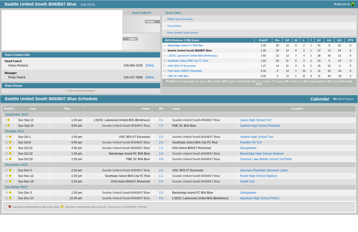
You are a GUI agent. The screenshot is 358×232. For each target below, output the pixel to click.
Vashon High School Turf (256, 137)
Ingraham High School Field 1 (260, 198)
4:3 (161, 198)
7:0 (161, 125)
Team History (174, 26)
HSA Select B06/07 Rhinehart (185, 70)
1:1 (161, 176)
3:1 (161, 120)
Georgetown (248, 148)
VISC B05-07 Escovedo (182, 65)
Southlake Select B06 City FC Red (188, 60)
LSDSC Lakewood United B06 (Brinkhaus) (192, 55)
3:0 (161, 170)
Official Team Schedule (180, 19)
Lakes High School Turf (255, 120)
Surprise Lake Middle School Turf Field (266, 159)
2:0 (161, 142)
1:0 (161, 153)
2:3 (161, 137)
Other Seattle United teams (182, 32)
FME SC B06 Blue (178, 76)
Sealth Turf (247, 181)
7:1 (161, 148)
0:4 (161, 159)
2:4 (161, 181)
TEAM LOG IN (342, 4)
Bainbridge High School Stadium (261, 153)
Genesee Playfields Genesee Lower (264, 170)
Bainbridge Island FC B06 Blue (185, 45)
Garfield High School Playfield (260, 125)
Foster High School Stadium (258, 176)
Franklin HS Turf (251, 142)
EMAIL (150, 65)
